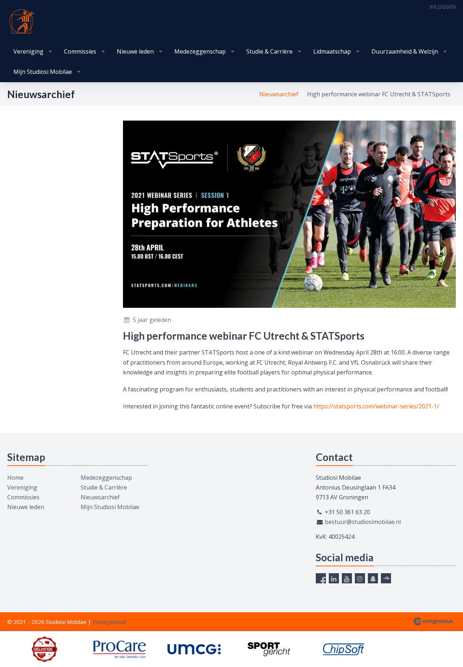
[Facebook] (321, 578)
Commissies (80, 51)
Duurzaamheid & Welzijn (404, 51)
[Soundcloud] (386, 578)
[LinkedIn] (334, 578)
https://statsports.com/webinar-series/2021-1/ (376, 406)
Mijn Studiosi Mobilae (42, 72)
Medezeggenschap (200, 51)
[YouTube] (347, 578)
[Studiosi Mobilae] (21, 21)
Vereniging (28, 51)
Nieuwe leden (135, 51)
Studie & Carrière (269, 51)
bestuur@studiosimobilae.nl (363, 522)
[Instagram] (360, 578)
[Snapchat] (373, 578)
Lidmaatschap (332, 51)
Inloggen (442, 6)
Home (15, 478)
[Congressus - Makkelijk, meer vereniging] (433, 621)
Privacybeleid (109, 621)
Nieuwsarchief (278, 94)
